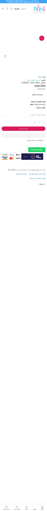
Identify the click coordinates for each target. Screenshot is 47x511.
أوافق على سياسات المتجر (34, 140)
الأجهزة (33, 101)
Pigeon (40, 77)
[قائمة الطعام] (3, 9)
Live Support (35, 149)
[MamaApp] (39, 8)
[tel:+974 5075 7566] (12, 9)
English (23, 9)
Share (41, 184)
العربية (16, 9)
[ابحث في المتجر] (7, 9)
